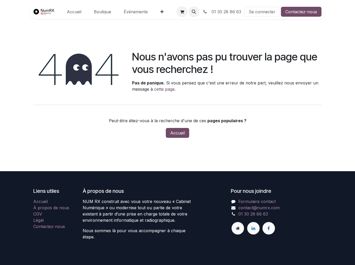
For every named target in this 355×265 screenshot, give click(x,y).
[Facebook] (268, 228)
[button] (193, 11)
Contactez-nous (301, 11)
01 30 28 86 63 (225, 11)
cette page (164, 89)
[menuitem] (74, 12)
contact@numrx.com (259, 207)
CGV (37, 214)
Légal (38, 220)
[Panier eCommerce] (181, 11)
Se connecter (262, 11)
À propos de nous (51, 207)
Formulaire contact (257, 201)
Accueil (177, 132)
